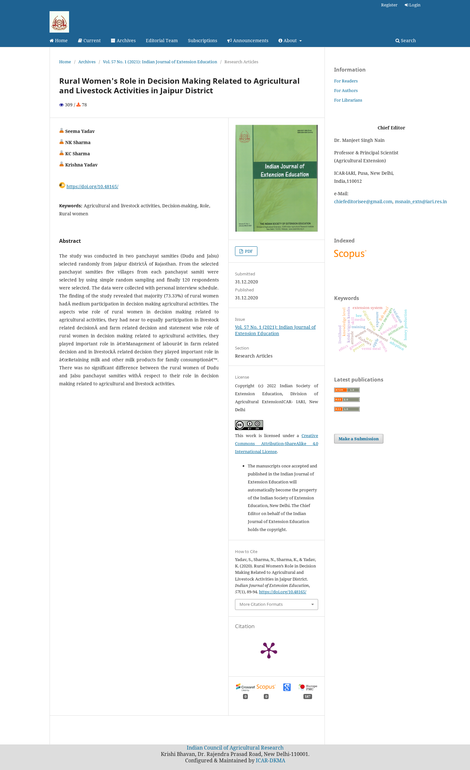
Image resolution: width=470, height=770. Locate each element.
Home (61, 40)
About (290, 40)
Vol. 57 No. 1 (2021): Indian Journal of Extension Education (160, 62)
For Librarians (348, 100)
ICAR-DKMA (270, 760)
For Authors (346, 90)
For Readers (346, 81)
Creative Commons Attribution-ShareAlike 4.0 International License (276, 443)
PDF (248, 251)
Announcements (250, 40)
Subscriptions (202, 40)
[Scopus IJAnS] (351, 259)
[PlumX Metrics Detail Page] (269, 650)
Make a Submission (359, 439)
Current (91, 40)
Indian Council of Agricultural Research (235, 747)
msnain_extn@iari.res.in (421, 201)
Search (408, 40)
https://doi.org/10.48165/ (92, 186)
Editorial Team (162, 40)
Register (389, 5)
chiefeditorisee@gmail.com (363, 201)
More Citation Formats (261, 604)
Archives (125, 40)
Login (414, 5)
